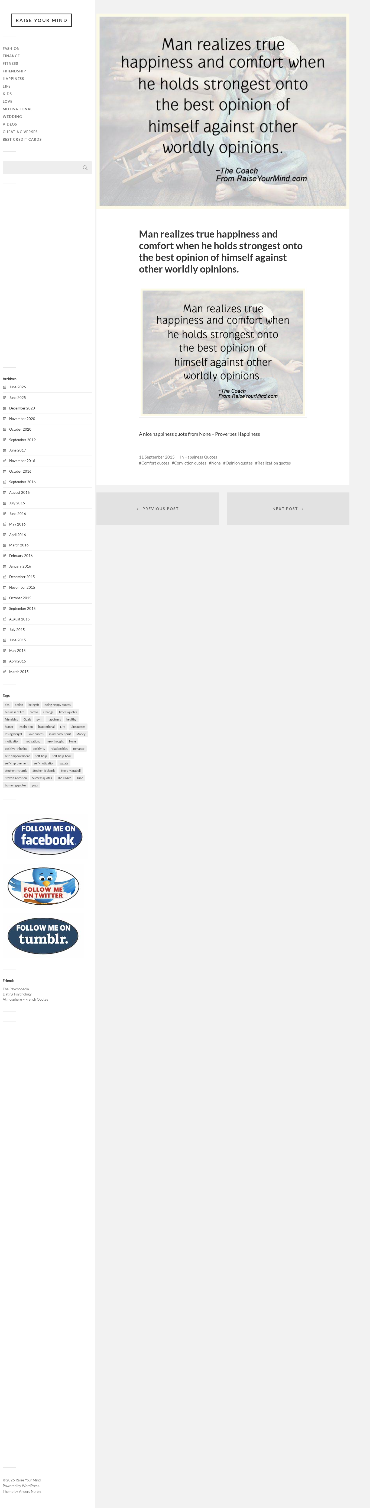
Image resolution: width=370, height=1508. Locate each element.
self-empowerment (17, 756)
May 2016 (17, 524)
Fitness (10, 63)
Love (7, 101)
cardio (34, 712)
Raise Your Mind (42, 20)
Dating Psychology (17, 994)
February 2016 (21, 555)
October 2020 (20, 429)
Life (7, 86)
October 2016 (20, 471)
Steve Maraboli (71, 770)
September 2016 (22, 482)
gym (39, 719)
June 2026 (17, 387)
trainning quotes (15, 785)
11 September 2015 (157, 456)
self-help (41, 756)
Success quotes (42, 778)
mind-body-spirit (60, 734)
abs (7, 704)
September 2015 (22, 608)
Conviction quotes (190, 462)
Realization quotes (274, 462)
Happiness (13, 78)
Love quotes (36, 734)
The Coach (64, 778)
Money (81, 734)
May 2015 (17, 650)
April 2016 (17, 535)
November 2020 (22, 419)
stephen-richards (16, 770)
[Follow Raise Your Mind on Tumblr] (43, 957)
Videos (10, 124)
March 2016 (19, 545)
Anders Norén (30, 1491)
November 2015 (22, 587)
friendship (11, 719)
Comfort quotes (155, 462)
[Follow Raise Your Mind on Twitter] (43, 907)
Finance (11, 56)
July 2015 (17, 629)
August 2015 (19, 619)
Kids (7, 94)
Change (48, 712)
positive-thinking (16, 748)
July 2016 (17, 503)
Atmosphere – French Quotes (25, 999)
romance (79, 748)
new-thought (55, 741)
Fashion (11, 48)
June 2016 (17, 513)
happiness (54, 719)
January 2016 (20, 566)
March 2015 (19, 672)
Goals (27, 719)
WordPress (30, 1486)
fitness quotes (68, 712)
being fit (33, 704)
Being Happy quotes (57, 704)
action (19, 704)
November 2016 (22, 461)
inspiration (26, 726)
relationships (59, 748)
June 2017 (17, 450)
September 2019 (22, 440)
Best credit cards (22, 139)
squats (64, 763)
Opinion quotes (239, 462)
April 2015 (17, 661)
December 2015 (22, 577)
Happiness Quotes (200, 456)
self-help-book (62, 756)
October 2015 (20, 598)
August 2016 (19, 492)
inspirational (46, 726)
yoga (35, 785)
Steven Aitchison (16, 778)
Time (80, 778)
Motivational (18, 109)
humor (9, 726)
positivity (39, 748)
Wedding (12, 116)
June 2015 (17, 640)
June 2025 (17, 397)
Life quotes (78, 726)
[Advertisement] (47, 275)
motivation (12, 741)
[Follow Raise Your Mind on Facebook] (47, 857)
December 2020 (22, 408)
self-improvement (16, 763)
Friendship (14, 71)
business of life (14, 712)
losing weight (13, 734)
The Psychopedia (16, 989)
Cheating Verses (20, 132)
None (72, 741)
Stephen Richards (44, 770)
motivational (33, 741)
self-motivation (44, 763)
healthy (71, 719)
